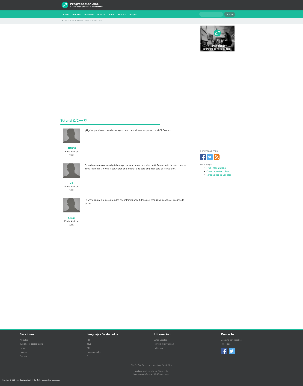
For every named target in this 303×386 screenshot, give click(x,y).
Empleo (133, 14)
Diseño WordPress (139, 365)
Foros (112, 14)
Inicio (65, 14)
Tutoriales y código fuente (31, 343)
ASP (89, 347)
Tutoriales (89, 14)
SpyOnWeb (167, 365)
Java (89, 343)
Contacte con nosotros (231, 339)
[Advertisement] (126, 48)
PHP (89, 339)
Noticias (101, 14)
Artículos (76, 14)
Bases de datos (94, 351)
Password (150, 374)
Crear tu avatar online (217, 171)
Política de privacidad (164, 343)
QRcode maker (162, 374)
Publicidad (158, 347)
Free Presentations (216, 167)
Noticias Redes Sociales (218, 174)
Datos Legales (160, 339)
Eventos (122, 14)
